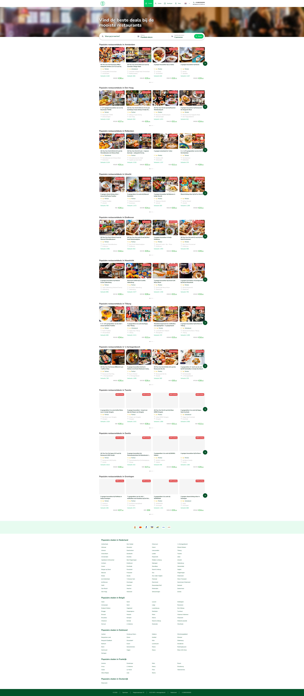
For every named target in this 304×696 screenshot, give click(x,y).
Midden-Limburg (157, 560)
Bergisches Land (106, 637)
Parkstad (154, 579)
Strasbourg (180, 666)
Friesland (129, 573)
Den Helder (130, 544)
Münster (179, 637)
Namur (154, 618)
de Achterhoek (105, 579)
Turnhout (180, 611)
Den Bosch (104, 588)
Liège (153, 605)
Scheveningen (156, 592)
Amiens (103, 663)
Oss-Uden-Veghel (157, 576)
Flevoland (129, 569)
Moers (154, 647)
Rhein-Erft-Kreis (182, 650)
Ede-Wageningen (132, 560)
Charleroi (104, 621)
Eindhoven (130, 563)
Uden (178, 557)
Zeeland (179, 585)
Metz (153, 663)
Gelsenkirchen (131, 647)
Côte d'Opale (105, 673)
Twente (179, 554)
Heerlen (129, 588)
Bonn (102, 647)
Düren (128, 637)
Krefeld (154, 637)
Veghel (179, 569)
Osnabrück (180, 644)
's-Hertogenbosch (182, 544)
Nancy (153, 666)
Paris (153, 670)
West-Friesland (181, 579)
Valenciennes (181, 670)
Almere (103, 550)
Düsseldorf (130, 640)
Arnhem (103, 563)
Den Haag (104, 592)
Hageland (129, 608)
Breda (103, 576)
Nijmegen (154, 563)
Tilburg (179, 550)
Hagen (128, 650)
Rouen (179, 663)
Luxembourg (155, 608)
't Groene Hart (131, 579)
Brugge (103, 611)
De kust (103, 624)
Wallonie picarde (182, 621)
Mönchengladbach (182, 634)
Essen (128, 644)
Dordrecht (129, 554)
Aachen (103, 634)
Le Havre (129, 670)
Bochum (103, 644)
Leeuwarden (155, 550)
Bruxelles (104, 618)
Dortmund (104, 650)
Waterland (180, 576)
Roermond (155, 582)
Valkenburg (180, 563)
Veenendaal (180, 566)
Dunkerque (130, 663)
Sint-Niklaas (180, 608)
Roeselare (180, 605)
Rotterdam (155, 588)
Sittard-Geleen (181, 547)
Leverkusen (155, 644)
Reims (154, 673)
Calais (103, 670)
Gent (128, 605)
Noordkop (155, 566)
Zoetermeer (180, 588)
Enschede (129, 566)
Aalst (102, 602)
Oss (153, 573)
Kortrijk (129, 621)
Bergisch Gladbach (106, 640)
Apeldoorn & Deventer (107, 560)
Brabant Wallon (105, 608)
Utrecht (179, 560)
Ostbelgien (180, 602)
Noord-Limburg (156, 569)
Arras (102, 666)
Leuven (154, 602)
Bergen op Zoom (106, 569)
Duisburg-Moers (131, 634)
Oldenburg (180, 640)
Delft (102, 585)
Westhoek (180, 624)
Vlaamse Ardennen (182, 614)
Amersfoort (104, 554)
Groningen (130, 582)
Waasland (180, 618)
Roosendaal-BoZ (157, 585)
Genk (128, 602)
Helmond (129, 592)
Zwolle (179, 592)
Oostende (155, 624)
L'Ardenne (130, 624)
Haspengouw (130, 611)
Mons (153, 614)
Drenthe (129, 557)
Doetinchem (130, 550)
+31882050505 (186, 692)
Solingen (103, 653)
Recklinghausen (181, 647)
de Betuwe (104, 582)
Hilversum (155, 544)
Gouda (128, 576)
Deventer (129, 547)
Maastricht (155, 557)
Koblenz (154, 634)
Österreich (104, 683)
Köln (153, 640)
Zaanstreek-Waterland (183, 582)
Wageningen (181, 573)
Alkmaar (103, 547)
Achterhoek (104, 544)
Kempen (129, 618)
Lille (128, 673)
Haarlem (129, 585)
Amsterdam (104, 557)
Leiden (154, 554)
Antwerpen (104, 605)
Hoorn (154, 547)
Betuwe (103, 573)
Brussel (103, 614)
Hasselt (129, 614)
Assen (103, 566)
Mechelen (155, 611)
